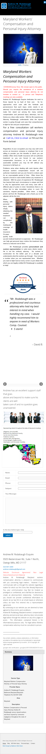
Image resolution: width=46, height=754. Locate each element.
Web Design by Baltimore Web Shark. (13, 746)
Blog (8, 743)
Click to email (21, 137)
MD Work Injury (15, 743)
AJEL (20, 65)
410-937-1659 (8, 567)
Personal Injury (25, 743)
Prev (5, 384)
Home (4, 743)
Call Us (9, 137)
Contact (33, 743)
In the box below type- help (13, 530)
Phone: (8, 483)
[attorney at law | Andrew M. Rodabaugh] (16, 4)
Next (41, 384)
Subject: (8, 488)
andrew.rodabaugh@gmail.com (14, 569)
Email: (7, 478)
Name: (7, 473)
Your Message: (11, 494)
